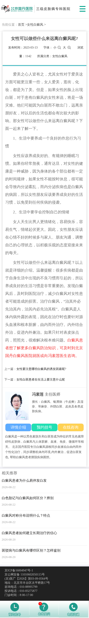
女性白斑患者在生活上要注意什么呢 (40, 379)
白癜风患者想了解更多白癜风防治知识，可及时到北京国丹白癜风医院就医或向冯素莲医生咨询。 (44, 348)
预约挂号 (44, 427)
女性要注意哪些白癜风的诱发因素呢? (41, 369)
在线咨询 (70, 427)
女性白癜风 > (36, 24)
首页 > (22, 24)
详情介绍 (18, 427)
